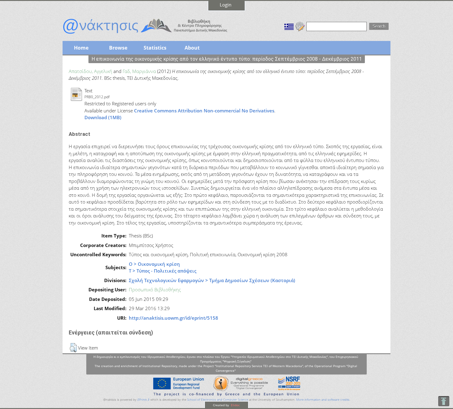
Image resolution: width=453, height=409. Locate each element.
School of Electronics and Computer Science (217, 400)
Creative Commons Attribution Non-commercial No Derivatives (204, 110)
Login (225, 5)
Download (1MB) (102, 117)
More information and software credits (322, 400)
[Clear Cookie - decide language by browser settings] (300, 26)
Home (81, 47)
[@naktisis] (155, 34)
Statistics (155, 47)
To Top (443, 401)
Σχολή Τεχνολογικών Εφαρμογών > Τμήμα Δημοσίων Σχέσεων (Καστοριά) (212, 280)
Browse (118, 47)
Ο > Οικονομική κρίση (154, 264)
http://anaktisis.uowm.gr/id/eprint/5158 (173, 318)
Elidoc (235, 405)
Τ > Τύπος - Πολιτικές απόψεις (162, 271)
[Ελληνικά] (289, 26)
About (192, 47)
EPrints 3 (143, 400)
